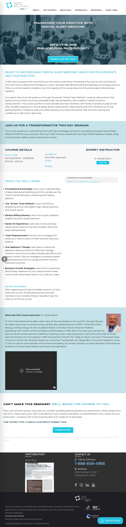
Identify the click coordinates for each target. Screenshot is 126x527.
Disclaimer (38, 519)
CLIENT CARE (111, 10)
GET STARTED (49, 10)
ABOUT (36, 10)
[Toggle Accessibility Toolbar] (4, 259)
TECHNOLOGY (81, 10)
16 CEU (48, 161)
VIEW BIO (103, 163)
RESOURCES (96, 10)
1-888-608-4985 (90, 463)
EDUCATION (65, 10)
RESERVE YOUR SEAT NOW (63, 59)
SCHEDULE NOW (63, 430)
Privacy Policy (27, 519)
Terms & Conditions (12, 519)
